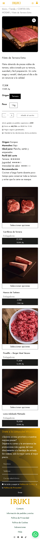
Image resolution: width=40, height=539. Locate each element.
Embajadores (9, 235)
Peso (4, 104)
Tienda (12, 8)
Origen (5, 95)
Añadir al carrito (27, 115)
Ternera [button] (15, 96)
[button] (4, 3)
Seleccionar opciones (20, 225)
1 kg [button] (13, 105)
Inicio (4, 8)
